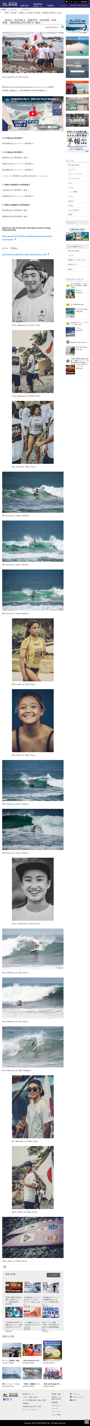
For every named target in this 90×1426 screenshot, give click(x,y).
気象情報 (55, 1402)
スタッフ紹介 (56, 1414)
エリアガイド (56, 1405)
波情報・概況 (56, 1394)
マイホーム (76, 1394)
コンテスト (25, 9)
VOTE (74, 1400)
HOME (3, 9)
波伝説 (47, 27)
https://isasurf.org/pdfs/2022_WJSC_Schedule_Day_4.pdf (24, 254)
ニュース (13, 9)
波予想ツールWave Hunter (56, 1398)
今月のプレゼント (78, 1397)
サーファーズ (56, 1411)
